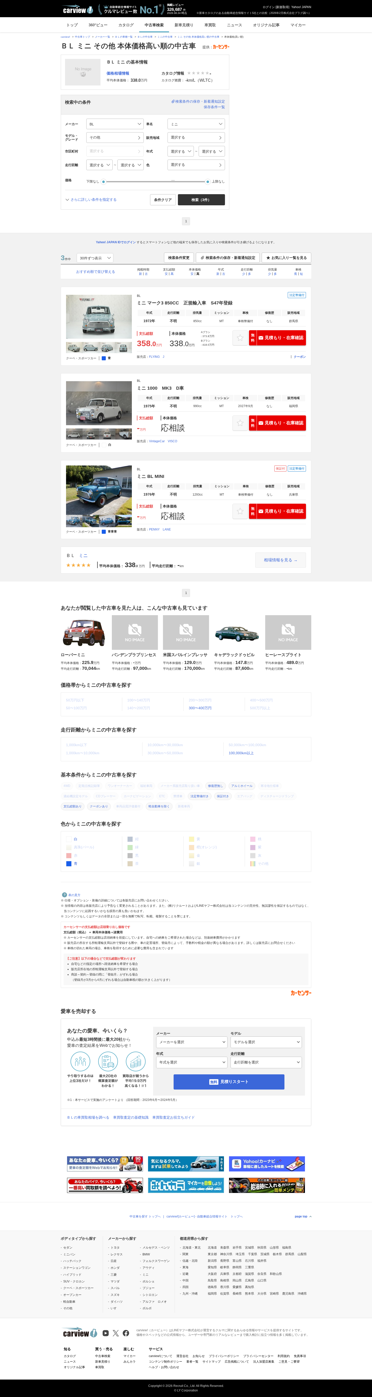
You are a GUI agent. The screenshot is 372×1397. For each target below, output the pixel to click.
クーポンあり (99, 806)
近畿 (185, 1274)
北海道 (212, 1247)
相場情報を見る (278, 560)
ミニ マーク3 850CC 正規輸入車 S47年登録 (185, 302)
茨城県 (265, 1254)
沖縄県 (302, 1293)
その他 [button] (95, 137)
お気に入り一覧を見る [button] (289, 258)
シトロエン (150, 1295)
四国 (185, 1287)
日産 (114, 1261)
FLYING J (156, 357)
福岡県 (212, 1293)
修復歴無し (215, 786)
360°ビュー (98, 25)
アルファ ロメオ (154, 1301)
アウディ (148, 1268)
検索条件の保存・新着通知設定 (200, 101)
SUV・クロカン (74, 1281)
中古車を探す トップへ (145, 1216)
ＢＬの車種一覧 (124, 36)
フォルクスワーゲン (156, 1261)
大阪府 (212, 1274)
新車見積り (184, 25)
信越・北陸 (190, 1260)
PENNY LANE (160, 529)
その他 (67, 1308)
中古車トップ (82, 36)
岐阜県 (224, 1267)
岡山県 (237, 1280)
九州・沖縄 (190, 1293)
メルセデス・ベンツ (156, 1247)
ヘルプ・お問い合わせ (164, 1367)
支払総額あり (73, 806)
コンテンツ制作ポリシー (165, 1361)
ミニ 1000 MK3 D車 (160, 388)
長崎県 (237, 1293)
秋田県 (261, 1247)
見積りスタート (234, 1081)
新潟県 (212, 1260)
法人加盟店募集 (263, 1361)
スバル (115, 1288)
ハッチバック (72, 1261)
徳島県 (212, 1287)
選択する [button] (178, 137)
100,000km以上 (241, 753)
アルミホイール (242, 786)
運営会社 (182, 1356)
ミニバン (69, 1254)
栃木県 (277, 1254)
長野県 (224, 1260)
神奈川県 (226, 1254)
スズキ (115, 1295)
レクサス (117, 1254)
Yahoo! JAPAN (301, 7)
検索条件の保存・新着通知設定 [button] (230, 258)
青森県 (224, 1247)
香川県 (224, 1287)
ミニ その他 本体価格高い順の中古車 (198, 36)
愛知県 (212, 1267)
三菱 (114, 1274)
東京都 (212, 1254)
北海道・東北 (191, 1247)
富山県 (237, 1260)
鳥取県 (212, 1280)
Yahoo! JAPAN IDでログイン (116, 242)
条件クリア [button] (163, 200)
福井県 (261, 1260)
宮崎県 (274, 1293)
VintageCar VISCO (163, 441)
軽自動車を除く (159, 806)
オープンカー (72, 1295)
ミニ (83, 555)
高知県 (249, 1287)
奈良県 (261, 1274)
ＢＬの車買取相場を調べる (88, 1117)
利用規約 (284, 1356)
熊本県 (249, 1293)
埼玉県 (240, 1254)
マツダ (115, 1281)
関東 (185, 1254)
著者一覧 (192, 1361)
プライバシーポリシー (224, 1356)
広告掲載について (237, 1361)
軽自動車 (69, 1301)
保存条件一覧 (214, 107)
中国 (185, 1280)
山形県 (274, 1247)
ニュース (234, 25)
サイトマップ (211, 1361)
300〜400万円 (200, 708)
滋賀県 (249, 1274)
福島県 (286, 1247)
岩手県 (237, 1247)
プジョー (148, 1288)
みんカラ (129, 1361)
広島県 (249, 1280)
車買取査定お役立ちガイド (173, 1117)
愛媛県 (237, 1287)
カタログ (126, 25)
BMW (146, 1254)
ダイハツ (117, 1301)
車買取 (210, 25)
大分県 (261, 1293)
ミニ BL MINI (150, 476)
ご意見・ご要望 (289, 1361)
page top (301, 1216)
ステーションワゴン (77, 1268)
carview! (65, 36)
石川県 (249, 1260)
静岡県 (237, 1267)
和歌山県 (276, 1274)
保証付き (223, 796)
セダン (67, 1247)
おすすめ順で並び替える (95, 272)
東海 (185, 1267)
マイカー (298, 25)
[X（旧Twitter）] (116, 1333)
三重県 (249, 1267)
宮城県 (249, 1247)
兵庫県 (224, 1274)
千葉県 (252, 1254)
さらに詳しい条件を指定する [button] (94, 199)
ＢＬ (70, 555)
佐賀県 (224, 1293)
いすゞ (115, 1308)
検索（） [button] (201, 200)
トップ (72, 25)
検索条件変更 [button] (179, 258)
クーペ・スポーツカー (78, 1288)
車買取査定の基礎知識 (131, 1117)
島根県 (224, 1280)
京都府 (237, 1274)
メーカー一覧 (102, 36)
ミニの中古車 (165, 36)
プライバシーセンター (258, 1356)
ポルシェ (148, 1281)
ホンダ (115, 1268)
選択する (178, 165)
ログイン (269, 7)
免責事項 (300, 1356)
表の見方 (74, 895)
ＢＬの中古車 (145, 36)
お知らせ (199, 1356)
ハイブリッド (72, 1274)
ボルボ (147, 1308)
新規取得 (282, 7)
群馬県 (289, 1254)
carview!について (160, 1356)
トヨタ (115, 1247)
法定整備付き (200, 796)
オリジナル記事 (266, 25)
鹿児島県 (288, 1293)
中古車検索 (154, 25)
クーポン (300, 356)
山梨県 (302, 1254)
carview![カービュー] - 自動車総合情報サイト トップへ (205, 1216)
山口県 (261, 1280)
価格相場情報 (118, 73)
